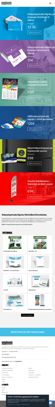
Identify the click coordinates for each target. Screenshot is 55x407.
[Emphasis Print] (6, 4)
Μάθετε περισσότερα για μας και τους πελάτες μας (16, 224)
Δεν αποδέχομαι (17, 404)
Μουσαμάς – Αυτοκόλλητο (35, 375)
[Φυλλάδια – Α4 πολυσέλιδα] (15, 264)
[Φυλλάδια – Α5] (40, 244)
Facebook (18, 361)
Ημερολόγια (31, 370)
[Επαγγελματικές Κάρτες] (15, 244)
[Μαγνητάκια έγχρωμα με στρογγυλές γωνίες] (27, 155)
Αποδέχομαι (10, 404)
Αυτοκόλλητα (5, 372)
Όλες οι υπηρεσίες (27, 315)
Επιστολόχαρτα (5, 375)
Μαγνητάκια (31, 372)
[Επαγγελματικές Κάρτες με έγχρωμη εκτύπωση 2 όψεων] (27, 23)
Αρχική (3, 387)
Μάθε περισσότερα (25, 404)
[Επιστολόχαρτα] (40, 264)
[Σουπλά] (15, 283)
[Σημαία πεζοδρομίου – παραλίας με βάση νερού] (27, 188)
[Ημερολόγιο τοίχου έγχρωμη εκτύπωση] (27, 89)
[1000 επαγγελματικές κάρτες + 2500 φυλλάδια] (27, 122)
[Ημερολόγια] (40, 283)
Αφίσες (30, 368)
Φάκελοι (4, 379)
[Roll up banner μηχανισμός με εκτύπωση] (40, 303)
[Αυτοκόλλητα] (15, 303)
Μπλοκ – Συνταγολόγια (7, 377)
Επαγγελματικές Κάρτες (7, 368)
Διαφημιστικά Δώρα (33, 377)
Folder (3, 381)
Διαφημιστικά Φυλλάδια (7, 370)
